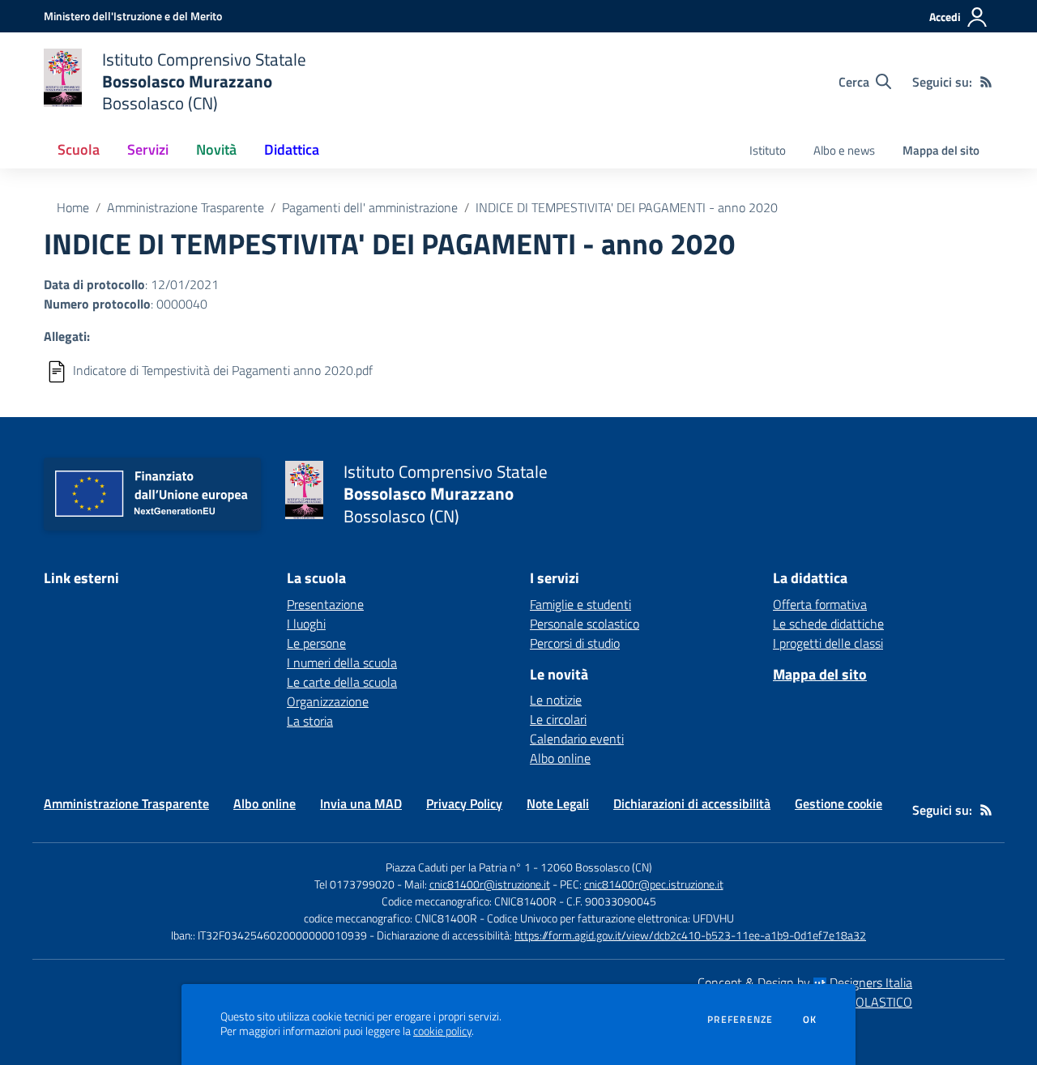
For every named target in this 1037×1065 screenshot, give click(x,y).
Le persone (316, 643)
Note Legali (558, 803)
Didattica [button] (291, 149)
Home (73, 207)
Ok (810, 1020)
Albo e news (844, 150)
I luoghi (306, 623)
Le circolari (558, 719)
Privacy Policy (464, 803)
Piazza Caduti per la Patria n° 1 (458, 866)
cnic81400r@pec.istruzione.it (653, 883)
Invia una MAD (361, 803)
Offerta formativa (820, 604)
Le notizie (556, 699)
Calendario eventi (577, 738)
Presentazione (325, 604)
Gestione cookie (838, 803)
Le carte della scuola (342, 682)
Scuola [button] (79, 149)
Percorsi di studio (575, 643)
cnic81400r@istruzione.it (489, 883)
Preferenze (740, 1020)
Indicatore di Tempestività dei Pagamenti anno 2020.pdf (223, 370)
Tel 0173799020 (354, 883)
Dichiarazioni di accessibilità (691, 803)
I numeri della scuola (342, 662)
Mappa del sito (941, 150)
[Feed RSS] (986, 82)
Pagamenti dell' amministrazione (370, 207)
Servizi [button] (148, 149)
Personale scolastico (584, 623)
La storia (310, 721)
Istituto (767, 150)
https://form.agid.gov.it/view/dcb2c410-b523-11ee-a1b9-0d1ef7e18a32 (690, 935)
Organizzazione (328, 701)
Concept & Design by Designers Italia (805, 982)
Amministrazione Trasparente (185, 207)
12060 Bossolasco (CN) (596, 866)
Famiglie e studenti (580, 604)
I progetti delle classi (828, 643)
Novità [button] (216, 149)
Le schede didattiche (828, 623)
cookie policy (442, 1031)
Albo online (560, 758)
